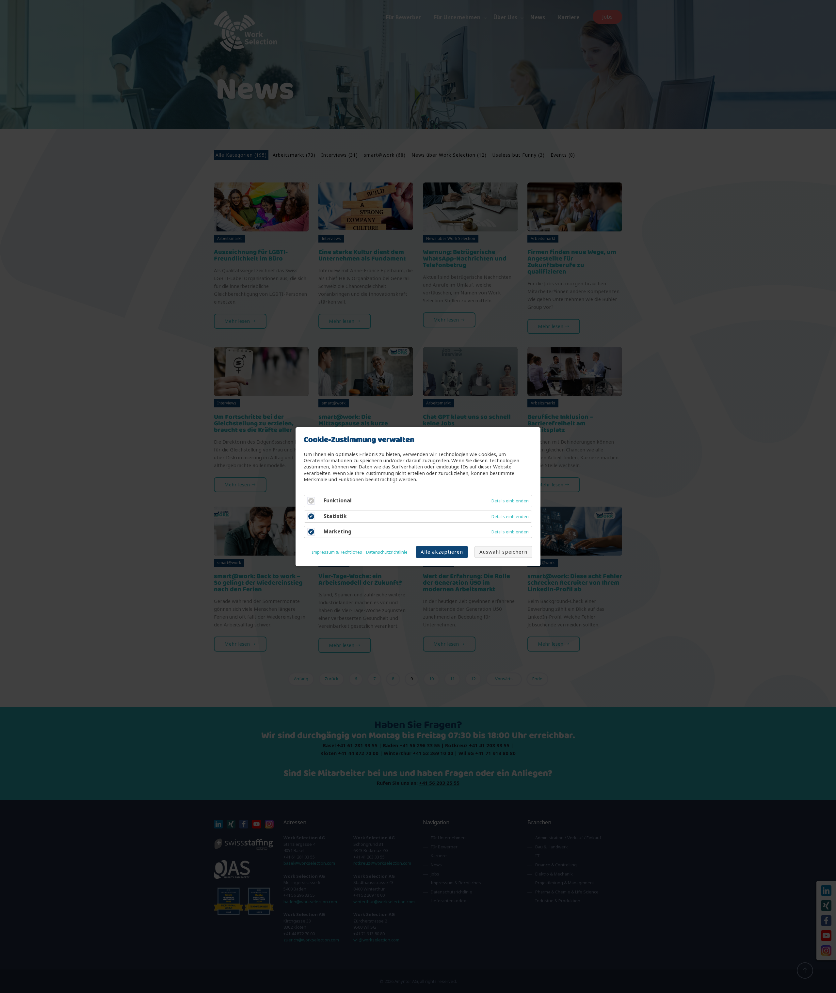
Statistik (335, 516)
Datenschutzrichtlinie (387, 552)
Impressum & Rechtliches (337, 552)
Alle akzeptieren (442, 551)
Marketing (337, 531)
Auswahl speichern (503, 551)
